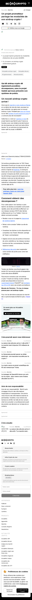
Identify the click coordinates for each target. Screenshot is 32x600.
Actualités (4, 519)
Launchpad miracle (7, 283)
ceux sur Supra (25, 111)
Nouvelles (4, 10)
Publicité (3, 503)
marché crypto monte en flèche (20, 105)
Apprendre (4, 521)
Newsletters (5, 529)
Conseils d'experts (6, 526)
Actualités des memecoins (5, 562)
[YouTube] (2, 23)
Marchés (10, 10)
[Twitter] (7, 23)
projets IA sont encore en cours (19, 114)
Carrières (4, 511)
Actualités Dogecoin (7, 556)
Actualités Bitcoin (6, 541)
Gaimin (18, 266)
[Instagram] (19, 23)
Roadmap (16, 170)
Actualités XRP (5, 538)
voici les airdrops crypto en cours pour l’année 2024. (13, 191)
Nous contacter (6, 506)
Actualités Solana (6, 558)
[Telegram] (11, 23)
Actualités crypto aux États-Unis (7, 552)
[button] (16, 450)
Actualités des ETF (6, 565)
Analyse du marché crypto (6, 545)
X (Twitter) (8, 159)
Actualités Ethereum (7, 548)
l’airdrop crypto (21, 119)
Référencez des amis (9, 249)
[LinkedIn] (15, 23)
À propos (4, 509)
